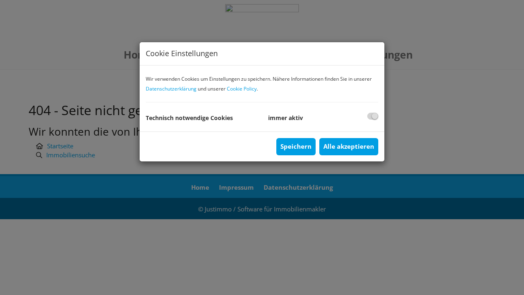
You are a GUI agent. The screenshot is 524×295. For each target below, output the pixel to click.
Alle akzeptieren (348, 146)
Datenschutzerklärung (171, 88)
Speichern (296, 146)
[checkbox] (372, 116)
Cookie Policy (242, 88)
